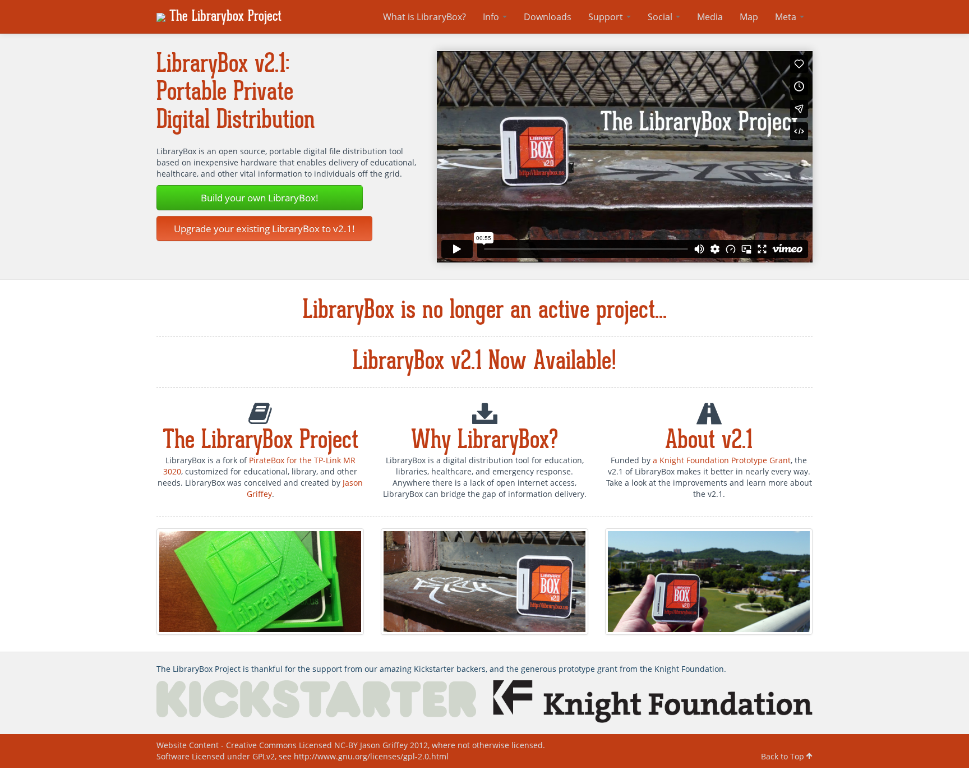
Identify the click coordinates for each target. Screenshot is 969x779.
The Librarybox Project (223, 16)
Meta (787, 17)
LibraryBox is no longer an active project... (485, 310)
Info (492, 17)
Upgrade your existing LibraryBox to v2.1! (264, 228)
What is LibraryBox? (424, 17)
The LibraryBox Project (260, 440)
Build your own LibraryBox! (259, 197)
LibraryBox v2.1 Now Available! (484, 361)
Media (710, 17)
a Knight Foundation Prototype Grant (722, 460)
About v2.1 (709, 440)
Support (606, 17)
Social (661, 17)
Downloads (547, 17)
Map (749, 17)
